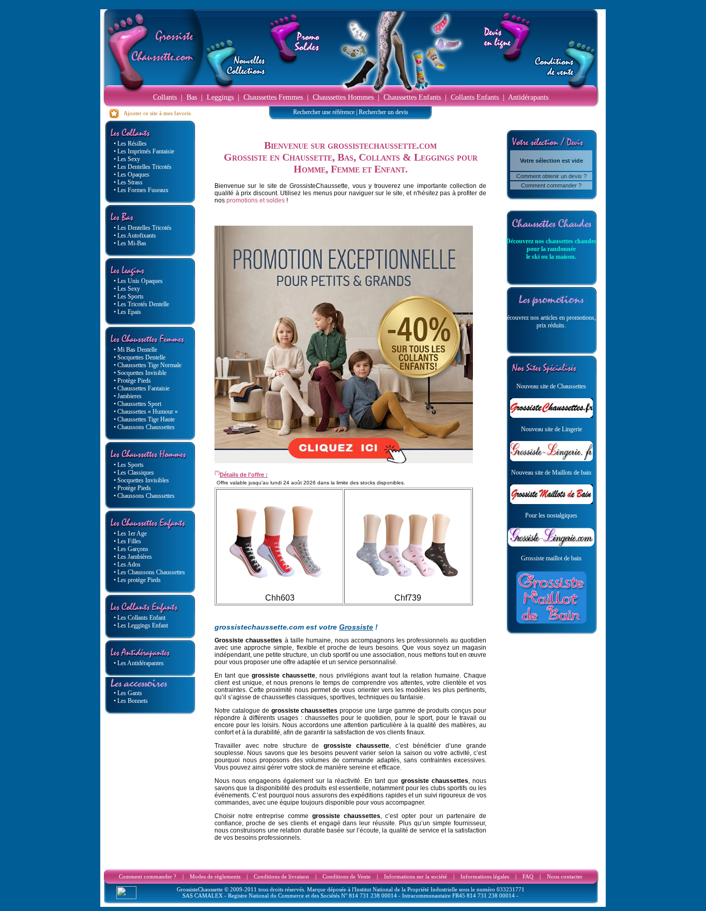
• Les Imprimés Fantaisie (144, 151)
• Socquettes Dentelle (139, 357)
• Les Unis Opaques (138, 281)
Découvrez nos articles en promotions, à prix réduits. (551, 321)
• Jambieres (128, 396)
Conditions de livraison (281, 876)
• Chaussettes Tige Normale (147, 365)
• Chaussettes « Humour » (146, 411)
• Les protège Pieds (137, 580)
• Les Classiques (134, 472)
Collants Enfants (475, 97)
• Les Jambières (133, 556)
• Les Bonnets (131, 700)
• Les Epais (127, 312)
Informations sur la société (415, 876)
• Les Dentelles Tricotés (143, 166)
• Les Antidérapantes (139, 663)
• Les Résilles (130, 143)
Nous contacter (564, 876)
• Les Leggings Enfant (141, 625)
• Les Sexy (127, 159)
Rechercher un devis (383, 112)
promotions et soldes (255, 200)
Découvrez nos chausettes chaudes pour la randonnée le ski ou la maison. (551, 249)
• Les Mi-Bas (130, 243)
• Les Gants (128, 693)
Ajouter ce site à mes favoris (155, 113)
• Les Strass (128, 182)
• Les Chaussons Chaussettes (149, 572)
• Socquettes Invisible (140, 372)
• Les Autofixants (135, 235)
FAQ (528, 876)
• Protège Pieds (132, 380)
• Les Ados (127, 564)
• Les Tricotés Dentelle (141, 304)
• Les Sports (129, 296)
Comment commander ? (551, 185)
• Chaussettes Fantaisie (142, 388)
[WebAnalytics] (126, 896)
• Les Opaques (131, 174)
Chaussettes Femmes (273, 97)
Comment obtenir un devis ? (551, 176)
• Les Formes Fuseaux (141, 190)
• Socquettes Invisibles (141, 480)
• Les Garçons (131, 549)
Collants (165, 97)
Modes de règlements (215, 876)
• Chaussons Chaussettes (144, 427)
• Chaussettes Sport (137, 403)
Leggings (220, 97)
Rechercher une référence (324, 112)
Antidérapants (528, 97)
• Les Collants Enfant (139, 617)
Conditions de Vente (347, 876)
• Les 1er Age (130, 533)
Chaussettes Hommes (343, 97)
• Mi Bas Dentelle (135, 349)
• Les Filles (127, 541)
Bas (192, 97)
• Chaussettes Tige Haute (144, 419)
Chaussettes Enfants (412, 97)
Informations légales (485, 876)
